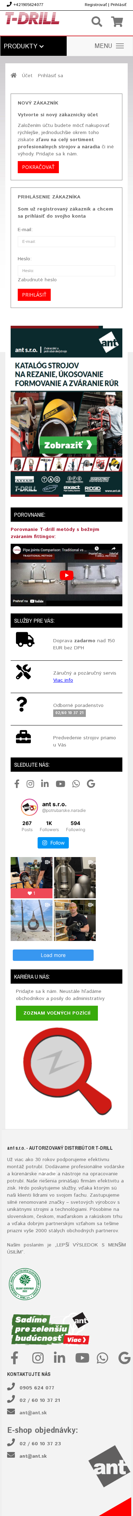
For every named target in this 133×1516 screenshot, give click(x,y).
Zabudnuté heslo (37, 279)
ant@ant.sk (33, 1412)
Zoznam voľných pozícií (56, 1013)
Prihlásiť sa (50, 75)
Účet (27, 75)
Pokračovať (38, 167)
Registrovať (96, 5)
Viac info (63, 680)
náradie (47, 1173)
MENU (103, 46)
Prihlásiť (118, 5)
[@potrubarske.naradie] (29, 807)
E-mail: (25, 229)
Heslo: (25, 258)
